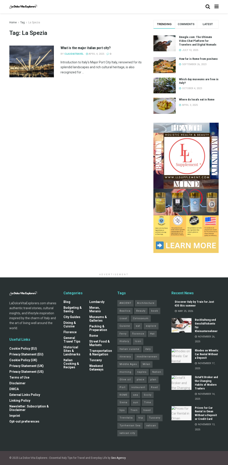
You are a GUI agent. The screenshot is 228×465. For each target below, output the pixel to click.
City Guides (71, 317)
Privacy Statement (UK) (26, 366)
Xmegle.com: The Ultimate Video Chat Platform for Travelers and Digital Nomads (197, 40)
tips (122, 410)
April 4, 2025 (96, 53)
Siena (123, 402)
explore (151, 326)
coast (123, 318)
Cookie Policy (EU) (23, 348)
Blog (66, 302)
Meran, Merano (95, 309)
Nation (156, 372)
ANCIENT (125, 303)
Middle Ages (128, 364)
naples (142, 372)
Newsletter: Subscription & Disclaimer (29, 408)
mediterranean (147, 356)
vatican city (127, 433)
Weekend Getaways (96, 367)
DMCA (14, 389)
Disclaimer (17, 383)
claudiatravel (73, 53)
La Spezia (34, 22)
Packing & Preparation (98, 328)
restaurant (138, 387)
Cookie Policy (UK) (23, 360)
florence (138, 333)
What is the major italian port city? (85, 48)
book (154, 310)
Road (154, 387)
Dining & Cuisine (69, 324)
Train (134, 410)
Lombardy (96, 302)
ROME (123, 394)
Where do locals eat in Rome (196, 99)
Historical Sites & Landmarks (71, 350)
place (141, 379)
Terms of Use (19, 377)
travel (147, 410)
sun (135, 402)
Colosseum (141, 318)
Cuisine (125, 326)
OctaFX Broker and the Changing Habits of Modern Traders (206, 382)
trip (140, 417)
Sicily (147, 394)
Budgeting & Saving (72, 309)
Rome (93, 335)
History (124, 341)
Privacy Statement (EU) (26, 354)
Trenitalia (126, 417)
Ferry (123, 333)
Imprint (14, 415)
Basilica (125, 310)
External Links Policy (24, 395)
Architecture (146, 303)
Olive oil (125, 379)
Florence (70, 332)
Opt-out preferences (24, 421)
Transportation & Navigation (100, 352)
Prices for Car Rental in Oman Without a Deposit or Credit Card (206, 413)
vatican (151, 425)
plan (153, 379)
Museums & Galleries (98, 318)
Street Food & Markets (99, 343)
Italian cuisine (129, 349)
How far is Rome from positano (198, 58)
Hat (152, 333)
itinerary (125, 356)
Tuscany (95, 360)
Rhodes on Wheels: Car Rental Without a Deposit (207, 354)
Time (147, 402)
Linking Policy (19, 400)
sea (135, 394)
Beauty (140, 310)
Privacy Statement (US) (26, 371)
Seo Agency (118, 457)
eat (138, 326)
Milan (146, 364)
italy (148, 349)
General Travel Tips (71, 339)
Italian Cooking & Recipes (71, 363)
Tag (22, 22)
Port (122, 387)
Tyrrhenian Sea (130, 425)
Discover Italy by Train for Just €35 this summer (194, 303)
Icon (138, 341)
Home (13, 22)
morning (125, 372)
